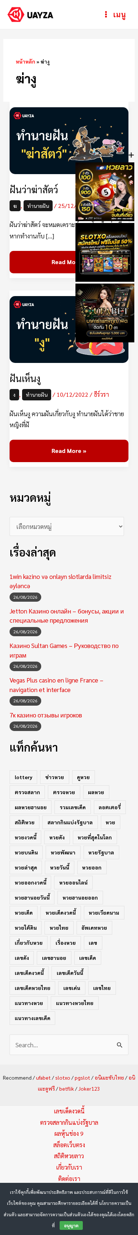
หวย (110, 822)
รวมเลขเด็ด (73, 807)
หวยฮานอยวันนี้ (32, 897)
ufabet (43, 1077)
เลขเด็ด (87, 957)
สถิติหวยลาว (69, 1156)
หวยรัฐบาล (101, 852)
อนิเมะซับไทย (109, 1077)
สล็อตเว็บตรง (69, 1145)
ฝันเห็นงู (25, 378)
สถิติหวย (25, 822)
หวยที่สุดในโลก (95, 837)
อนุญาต (71, 1225)
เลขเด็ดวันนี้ (70, 972)
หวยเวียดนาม (104, 912)
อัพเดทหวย (94, 927)
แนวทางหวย (29, 1003)
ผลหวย (96, 792)
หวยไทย (59, 927)
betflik (66, 1088)
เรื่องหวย (66, 942)
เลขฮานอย (54, 957)
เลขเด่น (71, 987)
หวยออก (92, 867)
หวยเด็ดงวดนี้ (61, 912)
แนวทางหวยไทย (74, 1003)
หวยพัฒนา (63, 852)
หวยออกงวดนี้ (30, 882)
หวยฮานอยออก (80, 897)
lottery (23, 777)
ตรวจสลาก (27, 792)
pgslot (82, 1077)
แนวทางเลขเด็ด (32, 1018)
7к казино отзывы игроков (46, 715)
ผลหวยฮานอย (31, 807)
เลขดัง (22, 957)
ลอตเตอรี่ (110, 807)
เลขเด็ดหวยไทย (32, 987)
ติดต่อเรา (69, 1178)
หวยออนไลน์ (73, 882)
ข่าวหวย (54, 777)
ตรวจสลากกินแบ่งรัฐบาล (69, 1122)
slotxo (62, 1077)
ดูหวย (83, 777)
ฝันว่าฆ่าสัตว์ (34, 189)
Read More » (68, 258)
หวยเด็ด (24, 912)
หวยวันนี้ (59, 867)
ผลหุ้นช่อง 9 (69, 1133)
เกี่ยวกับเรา (69, 1167)
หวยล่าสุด (26, 867)
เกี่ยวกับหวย (29, 942)
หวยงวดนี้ (25, 837)
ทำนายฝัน (38, 205)
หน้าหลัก (25, 61)
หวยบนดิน (26, 852)
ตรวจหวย (64, 792)
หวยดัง (57, 837)
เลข (93, 942)
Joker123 (89, 1088)
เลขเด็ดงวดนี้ (29, 972)
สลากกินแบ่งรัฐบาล (70, 822)
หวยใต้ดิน (26, 927)
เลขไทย (102, 987)
